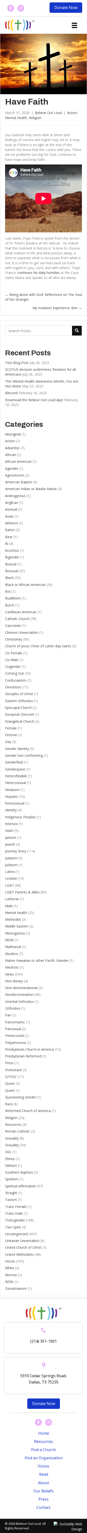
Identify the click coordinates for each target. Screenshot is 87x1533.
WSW (9, 1281)
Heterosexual (15, 782)
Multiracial (13, 946)
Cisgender (13, 666)
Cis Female (13, 653)
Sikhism (11, 1165)
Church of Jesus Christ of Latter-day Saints (38, 646)
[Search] (77, 330)
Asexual (11, 509)
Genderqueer (15, 769)
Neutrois (12, 967)
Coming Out (14, 673)
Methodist (13, 919)
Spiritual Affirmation (20, 1186)
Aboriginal (13, 434)
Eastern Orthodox (19, 701)
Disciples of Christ (19, 694)
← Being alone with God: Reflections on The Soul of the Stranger (43, 297)
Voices (10, 1261)
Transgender (15, 1220)
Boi (7, 591)
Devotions (13, 687)
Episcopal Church (18, 707)
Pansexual (13, 1029)
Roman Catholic (17, 1131)
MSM (9, 940)
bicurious (12, 550)
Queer (10, 1083)
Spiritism (11, 1179)
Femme (11, 735)
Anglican (11, 502)
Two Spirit (13, 1227)
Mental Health (16, 117)
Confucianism (15, 680)
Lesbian (11, 878)
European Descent (19, 714)
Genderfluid (14, 762)
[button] (66, 7)
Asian (9, 516)
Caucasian (13, 625)
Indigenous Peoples (20, 817)
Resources (13, 1124)
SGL (8, 1151)
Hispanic (11, 796)
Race (9, 1104)
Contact (43, 1507)
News (9, 974)
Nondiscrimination (19, 994)
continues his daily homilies (38, 272)
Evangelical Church (19, 721)
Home (43, 1433)
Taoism (11, 1199)
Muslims (11, 953)
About (43, 1482)
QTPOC (11, 1076)
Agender (11, 468)
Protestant (13, 1070)
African (10, 454)
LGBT (9, 885)
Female (11, 728)
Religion (35, 117)
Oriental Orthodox (19, 1001)
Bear (9, 537)
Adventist (12, 448)
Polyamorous (15, 1042)
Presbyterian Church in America (29, 1049)
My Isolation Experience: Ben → (57, 308)
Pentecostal (14, 1035)
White (9, 1268)
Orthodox (12, 1008)
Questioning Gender (20, 1097)
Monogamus (15, 933)
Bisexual (11, 571)
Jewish (10, 844)
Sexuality (12, 1138)
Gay (8, 741)
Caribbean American (20, 612)
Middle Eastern (16, 926)
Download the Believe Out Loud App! (34, 400)
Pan (8, 1015)
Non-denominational (21, 987)
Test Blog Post (17, 362)
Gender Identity (17, 748)
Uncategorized (16, 1234)
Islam (9, 830)
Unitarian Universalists (22, 1240)
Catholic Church (17, 618)
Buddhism (13, 598)
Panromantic (15, 1022)
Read (43, 1474)
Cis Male (11, 659)
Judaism (11, 858)
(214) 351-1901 (43, 1341)
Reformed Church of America (28, 1110)
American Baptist (18, 482)
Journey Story (15, 851)
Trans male (14, 1213)
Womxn (11, 1275)
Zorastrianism (16, 1288)
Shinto (10, 1158)
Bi (6, 543)
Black (9, 577)
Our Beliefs (43, 1491)
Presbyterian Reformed (23, 1056)
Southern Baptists (19, 1172)
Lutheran (12, 899)
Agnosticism (14, 475)
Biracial (10, 564)
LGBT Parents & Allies (22, 892)
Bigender (12, 557)
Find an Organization (44, 1458)
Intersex (11, 823)
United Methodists (19, 1254)
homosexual (14, 803)
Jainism (10, 837)
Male (9, 906)
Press (9, 1063)
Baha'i (10, 530)
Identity (11, 810)
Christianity (13, 639)
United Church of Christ (23, 1247)
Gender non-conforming (24, 755)
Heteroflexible (16, 776)
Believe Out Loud (48, 112)
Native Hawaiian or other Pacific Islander (37, 960)
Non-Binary (14, 981)
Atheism (11, 523)
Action (72, 112)
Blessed (11, 393)
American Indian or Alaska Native (31, 488)
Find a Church (43, 1449)
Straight (11, 1193)
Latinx (9, 871)
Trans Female (16, 1206)
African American (18, 461)
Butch (9, 605)
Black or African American (25, 584)
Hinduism (12, 789)
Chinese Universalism (21, 632)
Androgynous (15, 495)
